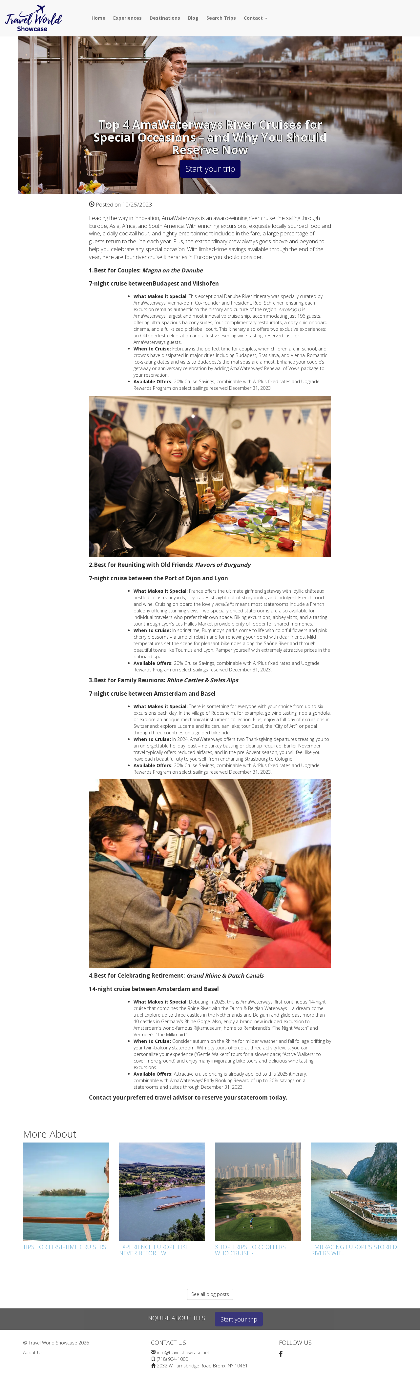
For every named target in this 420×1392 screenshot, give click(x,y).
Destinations (165, 18)
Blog (193, 18)
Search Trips (221, 18)
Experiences (127, 18)
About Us (33, 1352)
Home (98, 18)
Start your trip (210, 168)
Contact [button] (254, 18)
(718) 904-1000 (172, 1359)
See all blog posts (210, 1294)
